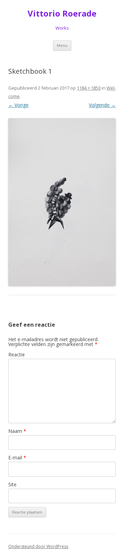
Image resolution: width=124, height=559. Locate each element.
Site (12, 484)
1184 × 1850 (89, 88)
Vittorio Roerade (62, 13)
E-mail (17, 457)
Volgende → (102, 105)
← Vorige (18, 105)
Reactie (16, 354)
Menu (62, 45)
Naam (17, 431)
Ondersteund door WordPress (38, 546)
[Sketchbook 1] (62, 202)
